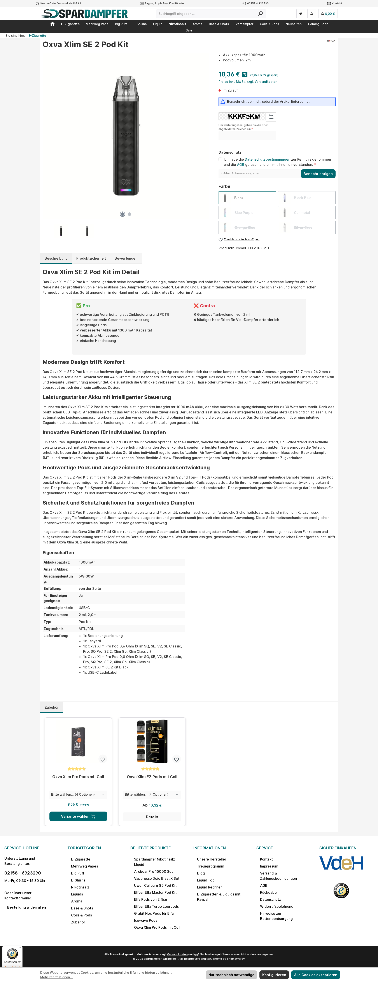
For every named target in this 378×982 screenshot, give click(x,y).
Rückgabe (268, 892)
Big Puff (77, 873)
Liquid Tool (206, 880)
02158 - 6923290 (22, 873)
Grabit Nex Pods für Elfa (154, 913)
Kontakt (337, 3)
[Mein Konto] (311, 13)
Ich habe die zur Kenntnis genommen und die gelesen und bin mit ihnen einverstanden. (277, 162)
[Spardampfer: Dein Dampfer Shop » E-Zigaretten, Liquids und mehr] (52, 23)
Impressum (269, 866)
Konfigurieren (274, 975)
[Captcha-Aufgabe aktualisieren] (271, 116)
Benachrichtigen (318, 174)
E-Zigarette (80, 859)
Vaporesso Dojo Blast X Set (156, 878)
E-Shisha (78, 880)
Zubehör (78, 922)
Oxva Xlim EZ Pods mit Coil (152, 776)
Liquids (77, 894)
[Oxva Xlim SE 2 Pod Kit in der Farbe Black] (126, 136)
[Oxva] (331, 46)
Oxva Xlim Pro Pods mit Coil (78, 776)
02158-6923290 (258, 3)
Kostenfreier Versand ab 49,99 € (60, 3)
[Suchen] (261, 13)
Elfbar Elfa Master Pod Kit (155, 892)
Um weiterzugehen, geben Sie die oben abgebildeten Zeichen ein (243, 127)
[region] (126, 145)
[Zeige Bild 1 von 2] (122, 214)
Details (152, 817)
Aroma (76, 901)
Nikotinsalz (80, 887)
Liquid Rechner (209, 887)
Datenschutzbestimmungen (267, 159)
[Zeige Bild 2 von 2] (129, 214)
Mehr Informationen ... (56, 977)
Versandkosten (177, 954)
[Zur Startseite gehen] (84, 13)
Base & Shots (82, 908)
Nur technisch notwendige (231, 975)
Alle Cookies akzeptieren (315, 975)
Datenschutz (270, 899)
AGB (240, 164)
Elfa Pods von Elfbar (150, 899)
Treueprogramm (210, 866)
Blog (201, 873)
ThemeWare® (236, 958)
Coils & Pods (81, 915)
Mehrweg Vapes (84, 866)
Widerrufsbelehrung (276, 906)
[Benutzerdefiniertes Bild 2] (341, 893)
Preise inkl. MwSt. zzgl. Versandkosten (248, 81)
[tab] (56, 258)
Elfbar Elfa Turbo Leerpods (156, 906)
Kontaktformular (17, 898)
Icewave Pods (145, 920)
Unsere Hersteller (211, 859)
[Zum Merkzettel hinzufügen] (102, 759)
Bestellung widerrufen (26, 907)
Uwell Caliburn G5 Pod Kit (155, 885)
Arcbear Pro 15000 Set (153, 871)
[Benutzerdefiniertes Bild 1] (341, 867)
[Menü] (20, 948)
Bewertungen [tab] (126, 258)
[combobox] (206, 13)
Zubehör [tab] (52, 707)
